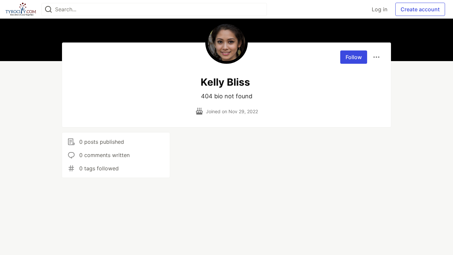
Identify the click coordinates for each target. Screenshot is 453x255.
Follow (354, 57)
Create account (420, 9)
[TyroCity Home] (20, 9)
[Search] (48, 9)
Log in (379, 9)
